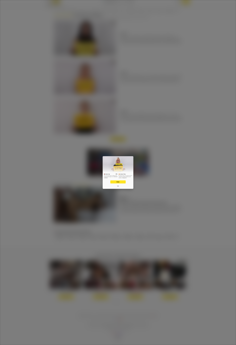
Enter (118, 182)
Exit (118, 186)
